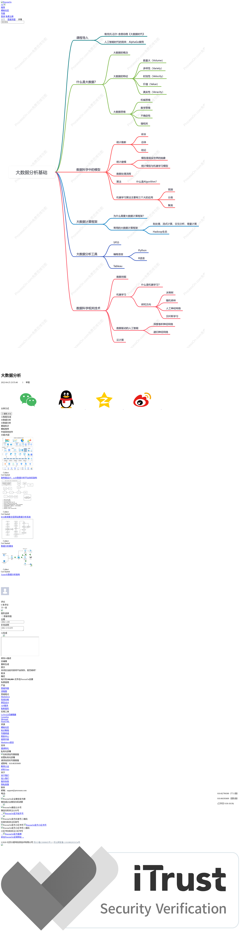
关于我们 (5, 775)
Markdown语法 (7, 742)
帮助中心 (5, 736)
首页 (3, 19)
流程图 (4, 691)
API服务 (4, 706)
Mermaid (4, 719)
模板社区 (5, 10)
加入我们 (5, 778)
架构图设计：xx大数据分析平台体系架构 (19, 478)
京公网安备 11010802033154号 (67, 842)
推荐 (3, 7)
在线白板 (5, 700)
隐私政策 (5, 784)
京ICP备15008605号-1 (43, 842)
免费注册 (10, 16)
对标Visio (5, 769)
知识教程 (5, 730)
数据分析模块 (7, 546)
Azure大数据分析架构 (10, 574)
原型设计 (5, 703)
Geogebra (5, 717)
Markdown (5, 697)
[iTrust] (120, 930)
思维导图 (12, 19)
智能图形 (5, 709)
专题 (3, 13)
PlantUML (5, 721)
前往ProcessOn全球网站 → (12, 837)
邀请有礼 (5, 748)
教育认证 (5, 766)
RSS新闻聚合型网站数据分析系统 (16, 517)
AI (2, 5)
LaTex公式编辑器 (8, 715)
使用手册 (5, 739)
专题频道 (5, 733)
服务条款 (5, 781)
